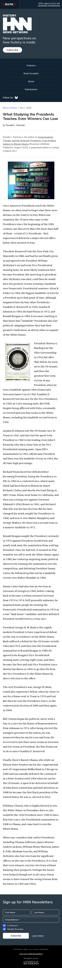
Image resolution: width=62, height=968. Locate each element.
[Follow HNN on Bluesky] (16, 97)
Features (31, 65)
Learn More (38, 935)
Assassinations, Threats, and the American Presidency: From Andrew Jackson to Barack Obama (29, 140)
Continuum (12, 925)
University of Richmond (49, 5)
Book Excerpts (31, 73)
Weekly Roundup (15, 929)
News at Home (10, 107)
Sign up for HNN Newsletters (31, 954)
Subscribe (12, 49)
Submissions (31, 89)
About (31, 81)
